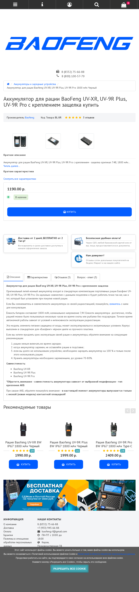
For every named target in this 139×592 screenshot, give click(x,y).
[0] (123, 5)
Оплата (7, 531)
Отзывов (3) (64, 277)
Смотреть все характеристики (19, 178)
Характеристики (39, 277)
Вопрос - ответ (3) (87, 277)
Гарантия (8, 535)
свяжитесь (114, 303)
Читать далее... (11, 166)
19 (32, 450)
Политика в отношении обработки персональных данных (17, 542)
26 (77, 450)
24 (122, 450)
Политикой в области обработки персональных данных (106, 554)
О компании (9, 524)
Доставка (8, 527)
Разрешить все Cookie (69, 568)
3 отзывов (88, 117)
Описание (15, 277)
